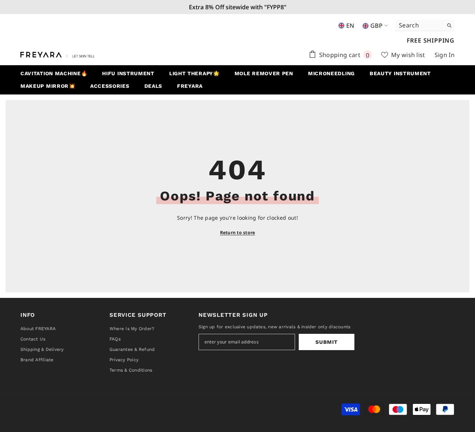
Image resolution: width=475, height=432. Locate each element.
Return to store (237, 232)
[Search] (425, 25)
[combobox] (419, 25)
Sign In (445, 55)
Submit (326, 342)
